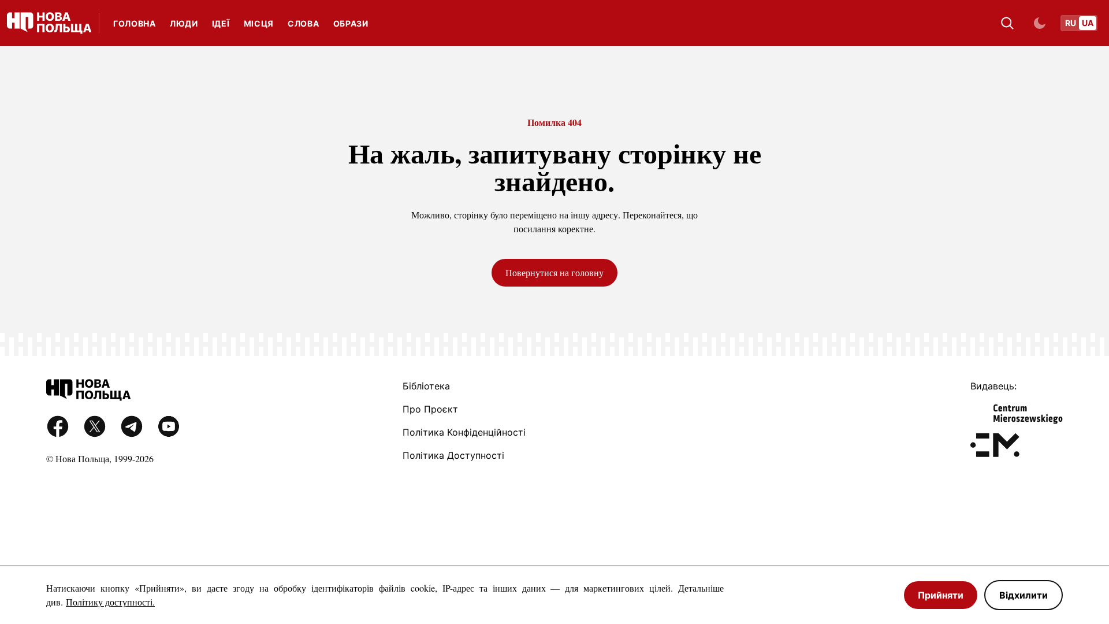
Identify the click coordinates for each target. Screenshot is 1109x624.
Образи (351, 23)
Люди (184, 23)
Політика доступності (453, 455)
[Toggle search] (1007, 23)
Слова (303, 23)
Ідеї (221, 23)
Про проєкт (430, 409)
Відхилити (1023, 595)
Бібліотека (426, 386)
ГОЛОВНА (134, 23)
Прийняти (940, 595)
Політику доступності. (110, 602)
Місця (259, 23)
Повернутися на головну (554, 272)
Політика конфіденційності (464, 432)
